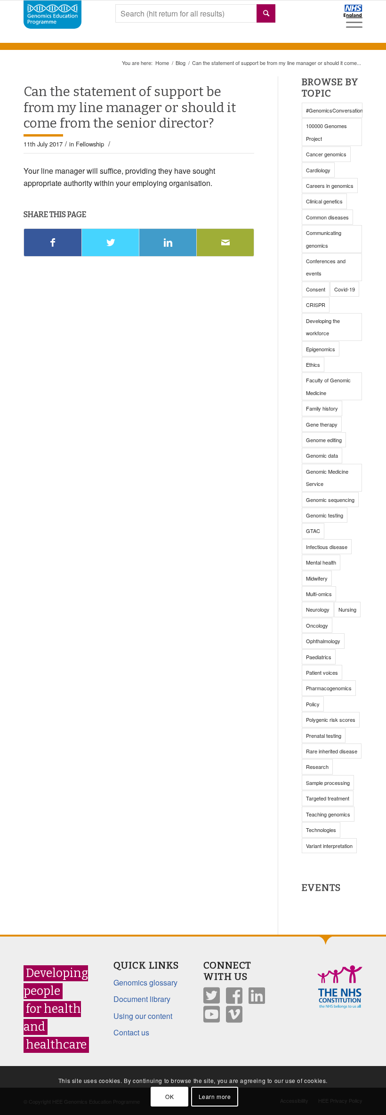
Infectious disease (326, 546)
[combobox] (195, 13)
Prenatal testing (323, 735)
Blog (180, 62)
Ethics (313, 364)
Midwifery (317, 578)
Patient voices (322, 672)
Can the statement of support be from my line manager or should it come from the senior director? (130, 107)
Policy (313, 704)
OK (169, 1096)
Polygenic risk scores (330, 719)
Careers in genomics (330, 185)
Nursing (347, 609)
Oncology (317, 625)
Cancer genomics (326, 154)
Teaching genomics (328, 814)
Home (162, 62)
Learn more (215, 1096)
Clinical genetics (324, 201)
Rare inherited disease (331, 751)
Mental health (321, 562)
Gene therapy (322, 424)
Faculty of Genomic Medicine (328, 386)
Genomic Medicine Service (327, 477)
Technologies (321, 829)
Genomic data (322, 455)
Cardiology (318, 170)
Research (317, 766)
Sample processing (328, 782)
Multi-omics (319, 594)
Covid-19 (344, 289)
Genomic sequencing (330, 499)
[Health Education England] (328, 15)
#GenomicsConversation (334, 110)
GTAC (313, 530)
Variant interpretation (329, 845)
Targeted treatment (327, 798)
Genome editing (324, 440)
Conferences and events (326, 267)
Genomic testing (324, 515)
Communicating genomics (323, 239)
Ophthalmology (323, 641)
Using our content (142, 1015)
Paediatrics (318, 657)
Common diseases (327, 217)
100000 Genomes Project (326, 132)
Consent (315, 289)
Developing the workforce (323, 327)
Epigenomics (320, 349)
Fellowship (90, 143)
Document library (141, 999)
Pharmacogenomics (329, 688)
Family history (322, 408)
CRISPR (315, 304)
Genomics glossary (145, 982)
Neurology (318, 609)
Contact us (131, 1032)
